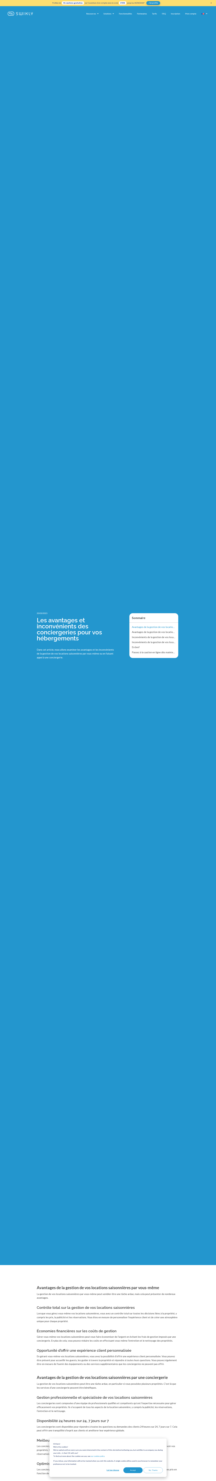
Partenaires (142, 13)
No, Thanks (153, 1470)
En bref (136, 647)
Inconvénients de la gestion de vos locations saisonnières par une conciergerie (154, 642)
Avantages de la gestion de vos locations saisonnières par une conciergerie (154, 632)
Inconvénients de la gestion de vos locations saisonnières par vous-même (154, 637)
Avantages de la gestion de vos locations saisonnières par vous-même (154, 627)
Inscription (175, 13)
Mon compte (190, 13)
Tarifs (154, 13)
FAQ (164, 13)
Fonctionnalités (125, 13)
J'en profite (153, 3)
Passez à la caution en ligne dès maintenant (154, 652)
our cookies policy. (98, 1456)
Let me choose (113, 1470)
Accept (133, 1470)
